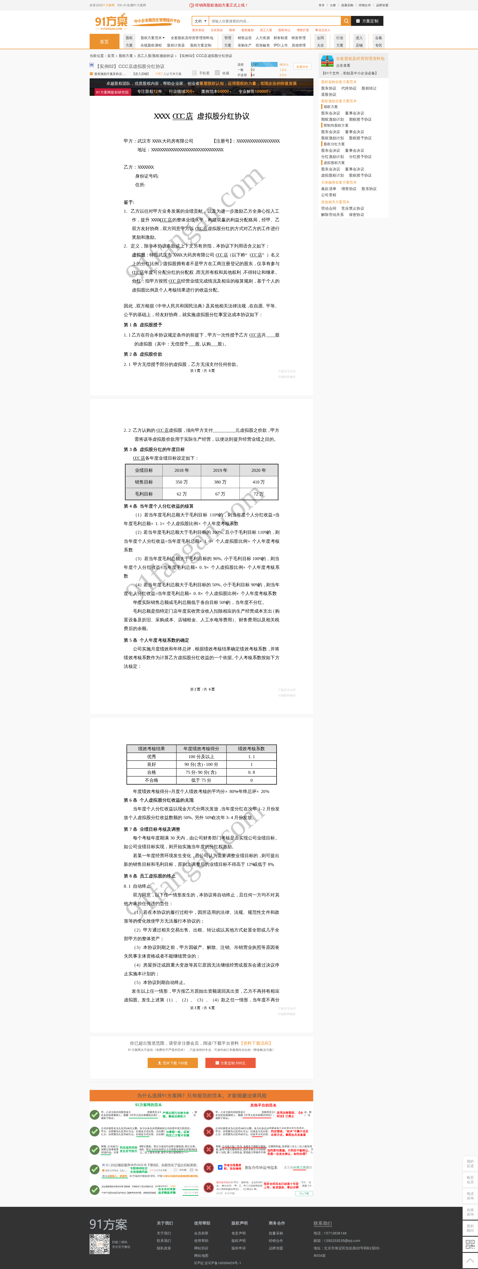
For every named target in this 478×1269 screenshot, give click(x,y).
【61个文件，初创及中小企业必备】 (350, 72)
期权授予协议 (360, 119)
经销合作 (365, 5)
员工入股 (266, 30)
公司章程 (328, 194)
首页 (104, 41)
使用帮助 (201, 1240)
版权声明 (239, 1240)
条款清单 (328, 188)
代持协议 (349, 88)
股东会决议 (330, 112)
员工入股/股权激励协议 (155, 55)
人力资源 (263, 37)
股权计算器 (176, 45)
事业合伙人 (322, 30)
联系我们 (164, 1240)
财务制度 (281, 37)
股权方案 (126, 55)
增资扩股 (303, 30)
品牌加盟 (382, 5)
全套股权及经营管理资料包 (192, 37)
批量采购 (347, 5)
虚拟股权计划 (332, 175)
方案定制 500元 (233, 1062)
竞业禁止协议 (352, 208)
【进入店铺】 (141, 73)
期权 (232, 30)
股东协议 (198, 30)
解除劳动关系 (332, 214)
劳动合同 (328, 208)
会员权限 (201, 1232)
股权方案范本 (151, 37)
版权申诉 (239, 1247)
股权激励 (247, 30)
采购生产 (245, 45)
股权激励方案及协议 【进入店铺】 (110, 73)
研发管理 (299, 37)
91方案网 (108, 5)
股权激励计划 (332, 137)
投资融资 (263, 45)
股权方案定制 (201, 45)
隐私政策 (164, 1247)
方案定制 (370, 21)
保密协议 (356, 214)
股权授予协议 (360, 137)
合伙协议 (217, 30)
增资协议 (349, 188)
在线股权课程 (151, 45)
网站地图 (201, 1255)
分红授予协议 (360, 156)
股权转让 (284, 30)
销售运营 (245, 37)
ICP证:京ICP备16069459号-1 (209, 1262)
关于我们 (164, 1232)
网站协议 (201, 1247)
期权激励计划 (332, 119)
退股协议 (328, 94)
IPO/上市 (281, 45)
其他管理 (299, 45)
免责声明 (239, 1232)
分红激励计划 (332, 156)
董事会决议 (354, 112)
